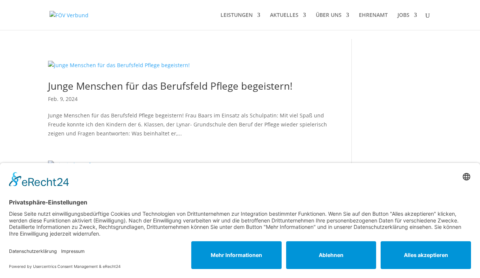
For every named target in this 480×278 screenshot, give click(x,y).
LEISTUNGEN (236, 15)
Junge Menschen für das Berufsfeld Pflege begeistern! (170, 86)
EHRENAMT (373, 15)
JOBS (404, 15)
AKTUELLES (284, 15)
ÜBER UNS (329, 15)
